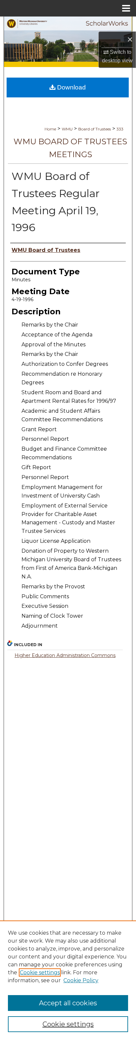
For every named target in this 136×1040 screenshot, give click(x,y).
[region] (68, 980)
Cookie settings (40, 972)
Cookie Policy (80, 980)
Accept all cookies (68, 1003)
